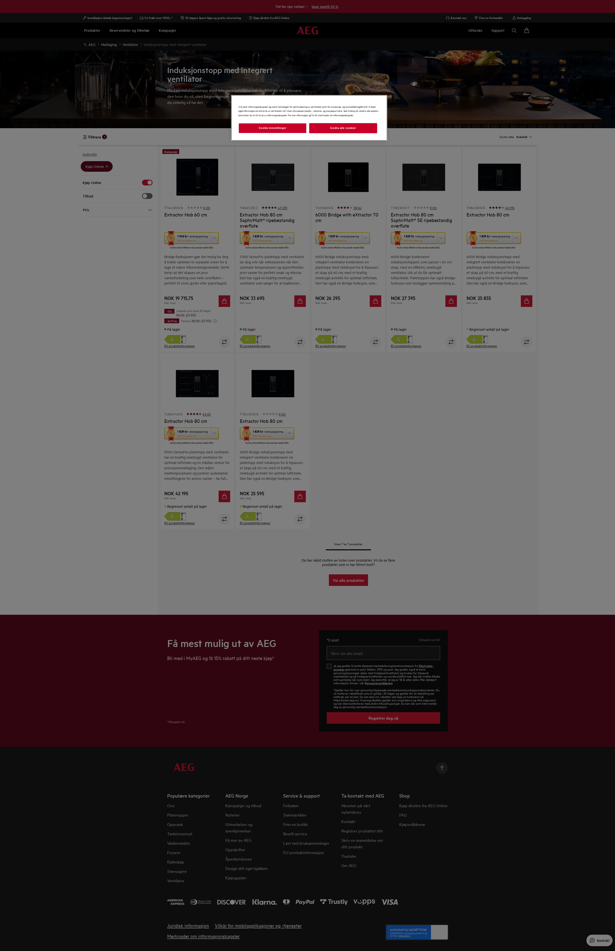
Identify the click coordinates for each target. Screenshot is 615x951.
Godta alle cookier (343, 128)
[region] (309, 117)
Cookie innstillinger (272, 128)
